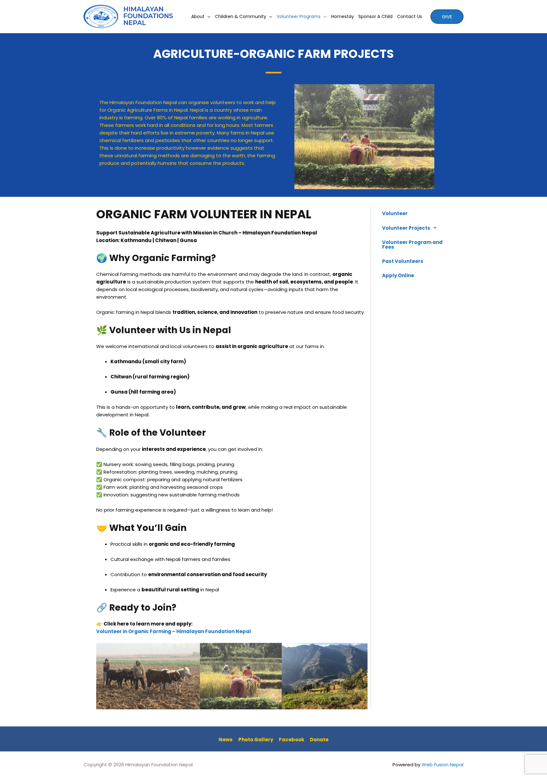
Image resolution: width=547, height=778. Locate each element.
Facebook (291, 739)
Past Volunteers (402, 261)
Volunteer (395, 213)
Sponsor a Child (375, 16)
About (197, 16)
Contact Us (409, 16)
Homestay (342, 16)
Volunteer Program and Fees (412, 244)
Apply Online (398, 275)
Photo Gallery (255, 739)
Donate (319, 739)
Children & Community (240, 16)
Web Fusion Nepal (442, 764)
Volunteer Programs (299, 16)
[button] (412, 228)
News (226, 739)
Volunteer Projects (406, 228)
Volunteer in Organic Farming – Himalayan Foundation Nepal (173, 631)
